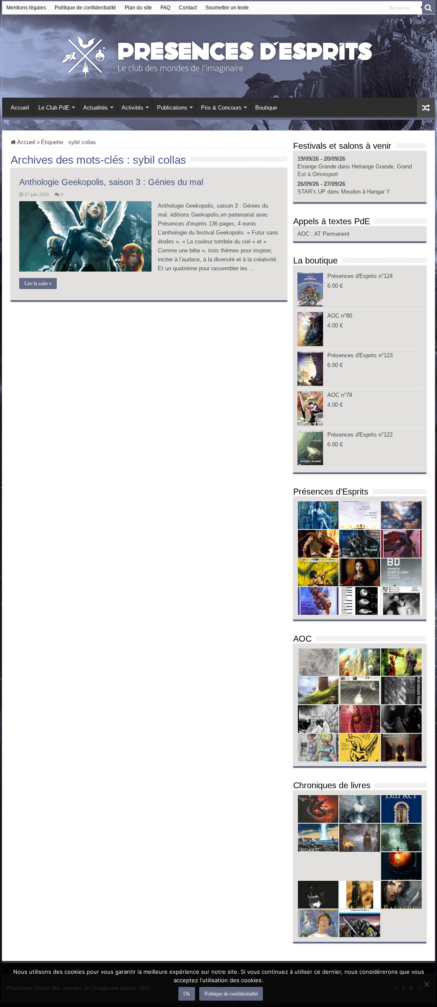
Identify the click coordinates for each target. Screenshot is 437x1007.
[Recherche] (428, 7)
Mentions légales (26, 8)
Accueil (20, 107)
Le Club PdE (54, 107)
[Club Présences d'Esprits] (218, 54)
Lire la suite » (38, 283)
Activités (132, 107)
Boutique (266, 107)
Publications (172, 107)
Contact (188, 8)
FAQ (165, 8)
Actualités (95, 107)
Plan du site (138, 8)
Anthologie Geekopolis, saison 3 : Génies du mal (111, 182)
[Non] (426, 984)
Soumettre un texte (227, 8)
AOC (304, 234)
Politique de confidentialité (85, 8)
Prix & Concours (221, 107)
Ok (187, 994)
